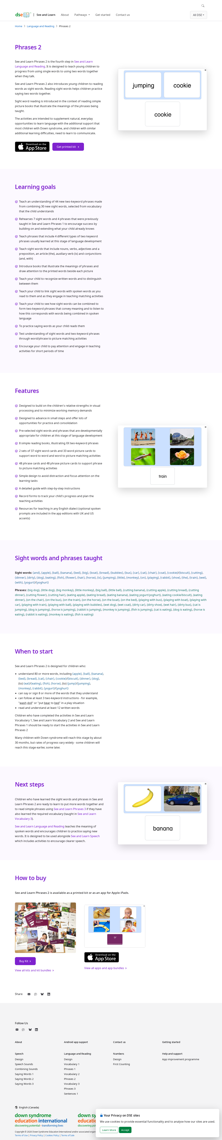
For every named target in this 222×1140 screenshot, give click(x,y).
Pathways (81, 15)
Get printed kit (66, 147)
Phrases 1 (70, 1069)
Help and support (172, 1053)
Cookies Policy (52, 1135)
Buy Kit (23, 961)
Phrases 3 (70, 1088)
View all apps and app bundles (104, 968)
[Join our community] (24, 1029)
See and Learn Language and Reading (39, 826)
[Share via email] (29, 994)
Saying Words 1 (24, 1074)
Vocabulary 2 (72, 1074)
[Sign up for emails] (17, 1029)
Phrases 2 (70, 1079)
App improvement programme (180, 1059)
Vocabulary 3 (72, 1083)
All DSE (197, 15)
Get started (102, 15)
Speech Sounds (24, 1064)
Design (19, 1059)
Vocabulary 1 (72, 1064)
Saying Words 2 (24, 1079)
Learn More (109, 1130)
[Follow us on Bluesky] (30, 1029)
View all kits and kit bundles (33, 970)
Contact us (123, 15)
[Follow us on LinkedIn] (36, 1029)
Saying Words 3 (24, 1083)
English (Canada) (28, 1107)
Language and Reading (40, 26)
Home (18, 26)
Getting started (171, 1042)
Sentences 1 (71, 1093)
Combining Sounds (26, 1069)
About (65, 15)
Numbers (118, 1053)
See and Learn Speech (85, 836)
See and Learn (46, 15)
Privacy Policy (36, 1135)
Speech (19, 1053)
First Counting (121, 1064)
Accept (125, 1130)
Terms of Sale (67, 1135)
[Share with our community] (36, 994)
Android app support (76, 1042)
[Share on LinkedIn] (49, 994)
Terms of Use (21, 1135)
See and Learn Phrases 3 (70, 809)
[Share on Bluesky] (42, 994)
